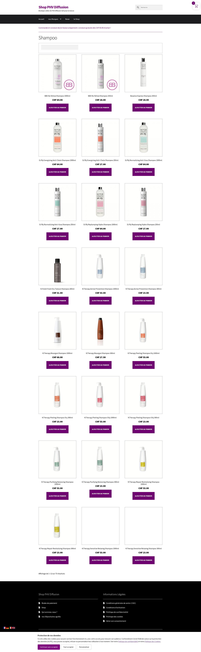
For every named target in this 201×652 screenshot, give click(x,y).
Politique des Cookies (152, 641)
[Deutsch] (7, 627)
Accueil (41, 19)
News (67, 19)
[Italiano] (10, 627)
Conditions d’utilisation (115, 607)
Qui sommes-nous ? (49, 612)
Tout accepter (68, 647)
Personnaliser (84, 647)
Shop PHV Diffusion (53, 7)
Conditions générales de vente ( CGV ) (121, 603)
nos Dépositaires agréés (51, 616)
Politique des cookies (114, 616)
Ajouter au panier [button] (57, 107)
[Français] (4, 627)
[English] (13, 627)
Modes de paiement (49, 603)
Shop (44, 607)
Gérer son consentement (116, 621)
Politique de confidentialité (117, 612)
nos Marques (53, 19)
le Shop (77, 19)
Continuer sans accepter (49, 647)
